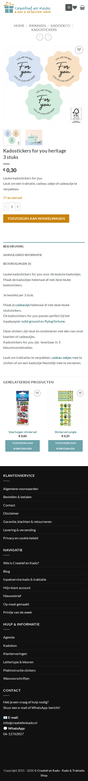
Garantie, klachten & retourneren (27, 521)
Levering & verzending (19, 530)
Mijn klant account (17, 588)
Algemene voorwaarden (20, 489)
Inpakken (37, 25)
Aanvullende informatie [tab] (22, 255)
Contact (9, 505)
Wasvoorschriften (16, 678)
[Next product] (40, 37)
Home (19, 25)
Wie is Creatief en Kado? (21, 563)
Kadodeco (60, 25)
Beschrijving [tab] (13, 246)
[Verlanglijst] (75, 7)
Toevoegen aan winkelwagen (36, 218)
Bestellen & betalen (17, 497)
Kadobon (10, 645)
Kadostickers (44, 30)
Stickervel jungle (65, 432)
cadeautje (22, 305)
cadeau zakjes (61, 357)
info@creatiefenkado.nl (20, 723)
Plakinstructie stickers (19, 670)
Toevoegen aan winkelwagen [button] (22, 446)
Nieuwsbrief (12, 596)
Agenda (9, 637)
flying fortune (55, 321)
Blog (6, 571)
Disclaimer (11, 513)
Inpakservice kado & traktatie (24, 579)
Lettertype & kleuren (18, 662)
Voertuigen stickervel (23, 432)
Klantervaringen (15, 654)
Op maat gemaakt (16, 604)
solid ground (30, 321)
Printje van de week (17, 612)
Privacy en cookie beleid (20, 538)
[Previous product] (48, 37)
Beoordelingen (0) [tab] (17, 263)
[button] (68, 7)
